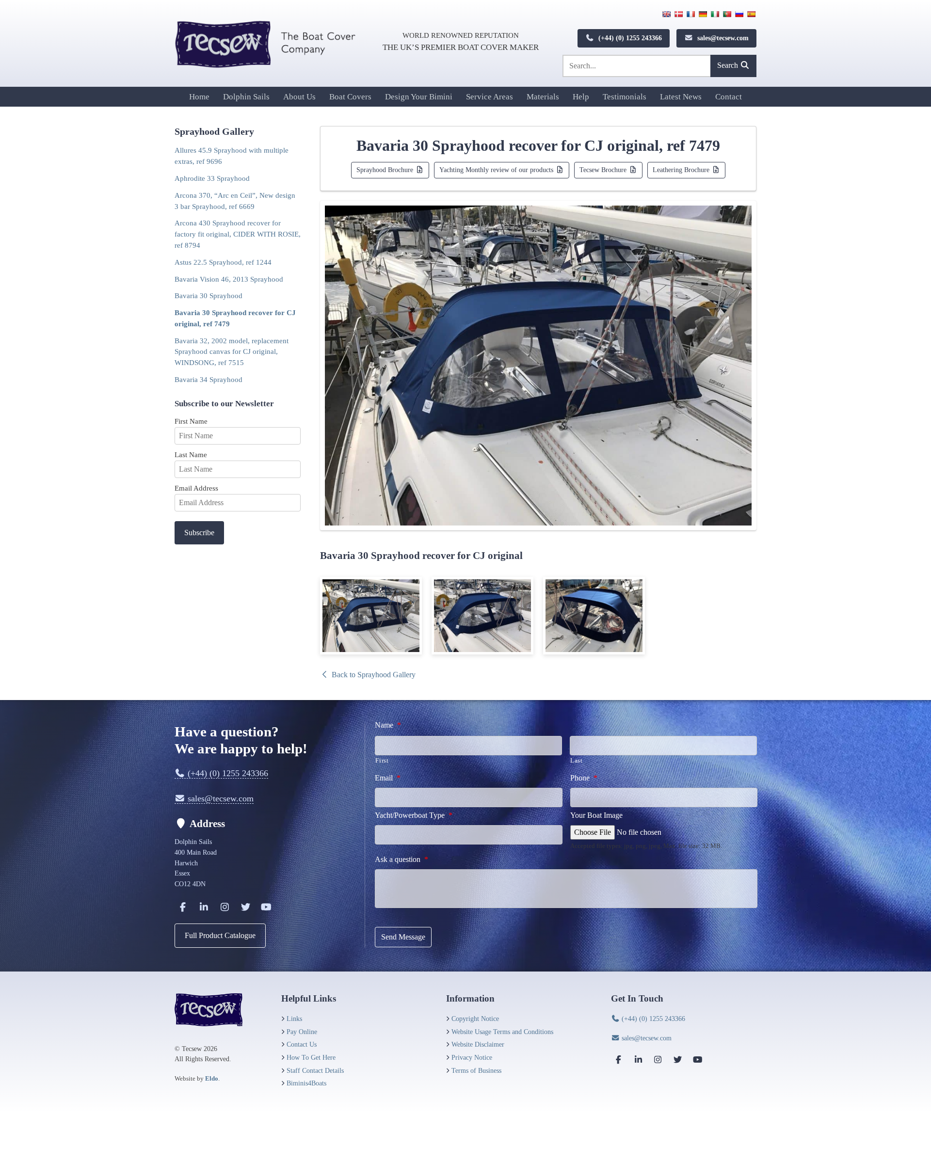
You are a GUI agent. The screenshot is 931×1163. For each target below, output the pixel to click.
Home (199, 96)
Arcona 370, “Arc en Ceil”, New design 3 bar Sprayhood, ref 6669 (235, 200)
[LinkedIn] (203, 907)
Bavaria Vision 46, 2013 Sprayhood (229, 279)
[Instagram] (224, 907)
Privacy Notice (471, 1057)
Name (388, 725)
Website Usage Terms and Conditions (502, 1032)
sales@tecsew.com (722, 38)
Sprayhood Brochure (385, 170)
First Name (191, 421)
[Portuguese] (726, 14)
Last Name (191, 454)
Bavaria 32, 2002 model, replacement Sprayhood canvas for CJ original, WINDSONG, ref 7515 (232, 351)
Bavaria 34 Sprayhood (208, 379)
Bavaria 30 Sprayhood (208, 295)
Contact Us (302, 1044)
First (381, 760)
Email (388, 778)
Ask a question (401, 859)
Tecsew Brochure (603, 170)
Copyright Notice (475, 1018)
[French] (690, 14)
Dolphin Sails (246, 96)
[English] (666, 14)
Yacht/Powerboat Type (413, 815)
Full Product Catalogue (220, 935)
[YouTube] (266, 907)
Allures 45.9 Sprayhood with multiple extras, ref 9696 (232, 155)
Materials (543, 96)
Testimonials (624, 96)
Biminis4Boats (306, 1083)
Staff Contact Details (315, 1070)
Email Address (196, 488)
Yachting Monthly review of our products (497, 170)
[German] (702, 14)
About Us (299, 96)
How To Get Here (311, 1057)
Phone (583, 778)
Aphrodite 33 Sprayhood (212, 178)
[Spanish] (751, 14)
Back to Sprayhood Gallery (373, 674)
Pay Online (302, 1032)
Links (294, 1018)
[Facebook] (183, 907)
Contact (728, 96)
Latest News (681, 96)
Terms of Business (476, 1070)
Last (576, 760)
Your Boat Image (596, 815)
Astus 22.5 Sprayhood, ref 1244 (223, 262)
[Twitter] (245, 907)
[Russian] (739, 14)
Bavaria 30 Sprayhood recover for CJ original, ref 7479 (235, 318)
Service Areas (489, 96)
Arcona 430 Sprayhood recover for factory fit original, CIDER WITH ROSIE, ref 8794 (238, 234)
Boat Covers (350, 96)
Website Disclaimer (477, 1044)
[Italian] (714, 14)
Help (581, 96)
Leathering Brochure (682, 170)
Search (728, 65)
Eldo (211, 1078)
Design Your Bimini (418, 96)
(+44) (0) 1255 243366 (629, 38)
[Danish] (678, 14)
